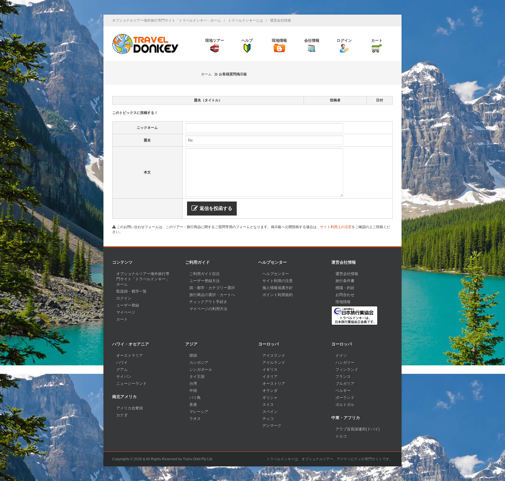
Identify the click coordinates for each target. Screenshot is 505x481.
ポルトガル (344, 404)
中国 (193, 390)
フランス (343, 376)
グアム (122, 369)
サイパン (124, 376)
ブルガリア (344, 383)
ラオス (195, 418)
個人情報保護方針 (277, 288)
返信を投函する (216, 208)
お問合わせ (344, 295)
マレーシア (198, 411)
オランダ (270, 390)
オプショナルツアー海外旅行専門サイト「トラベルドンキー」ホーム (166, 20)
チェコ (268, 418)
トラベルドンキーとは (245, 20)
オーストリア (273, 383)
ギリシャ (270, 397)
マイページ (125, 312)
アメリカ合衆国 (129, 408)
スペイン (270, 411)
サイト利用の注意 (277, 281)
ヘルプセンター (275, 274)
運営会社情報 (280, 20)
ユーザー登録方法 (204, 281)
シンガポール (200, 369)
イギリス (270, 369)
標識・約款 (344, 288)
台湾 (193, 383)
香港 (193, 404)
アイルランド (273, 362)
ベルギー (343, 390)
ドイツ (341, 355)
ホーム (206, 74)
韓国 (193, 355)
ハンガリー (344, 362)
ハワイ (122, 362)
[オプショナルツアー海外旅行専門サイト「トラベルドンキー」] (145, 43)
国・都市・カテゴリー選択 (212, 288)
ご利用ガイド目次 (204, 274)
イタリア (270, 376)
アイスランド (273, 355)
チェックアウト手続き (208, 302)
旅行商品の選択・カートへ (212, 295)
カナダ (122, 415)
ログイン (124, 298)
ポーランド (344, 397)
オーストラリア (129, 355)
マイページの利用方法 (208, 309)
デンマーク (271, 425)
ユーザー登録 (127, 305)
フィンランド (346, 369)
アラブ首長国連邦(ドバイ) (357, 429)
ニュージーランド (131, 383)
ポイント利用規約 (277, 295)
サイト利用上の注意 (336, 227)
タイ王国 (197, 376)
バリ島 (195, 397)
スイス (268, 404)
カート (122, 319)
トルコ (341, 436)
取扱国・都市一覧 (131, 291)
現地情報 (343, 302)
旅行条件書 (344, 281)
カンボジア (198, 362)
